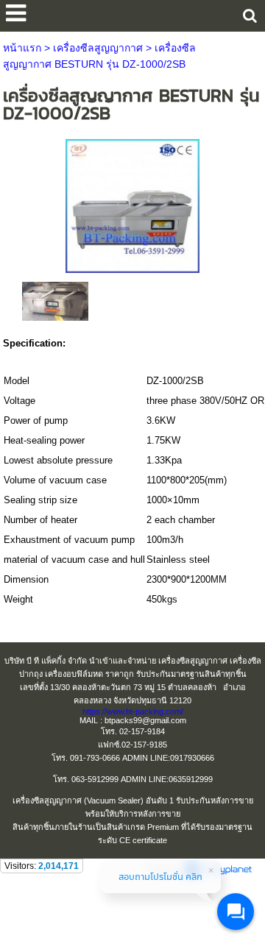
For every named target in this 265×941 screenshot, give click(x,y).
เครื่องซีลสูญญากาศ (98, 48)
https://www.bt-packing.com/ (132, 711)
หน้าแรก (22, 48)
